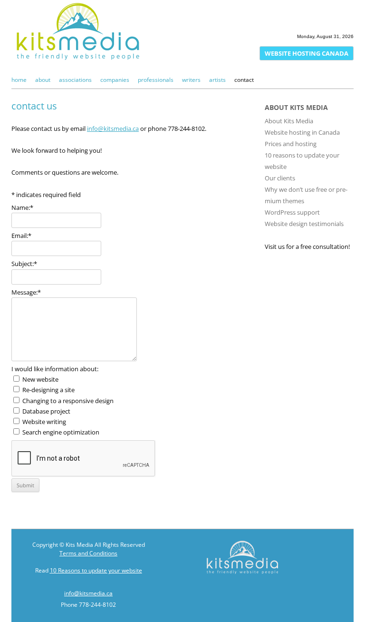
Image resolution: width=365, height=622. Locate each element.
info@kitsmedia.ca (113, 128)
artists (217, 80)
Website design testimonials (304, 223)
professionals (155, 80)
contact (244, 80)
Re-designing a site (48, 389)
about (42, 80)
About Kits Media (289, 121)
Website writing (44, 421)
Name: (22, 207)
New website (40, 379)
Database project (46, 411)
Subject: (24, 263)
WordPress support (292, 212)
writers (191, 80)
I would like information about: (54, 369)
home (19, 80)
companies (114, 80)
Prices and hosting (291, 143)
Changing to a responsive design (68, 400)
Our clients (280, 178)
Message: (26, 292)
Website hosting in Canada (302, 132)
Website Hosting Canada (306, 53)
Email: (21, 235)
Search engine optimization (60, 432)
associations (75, 80)
